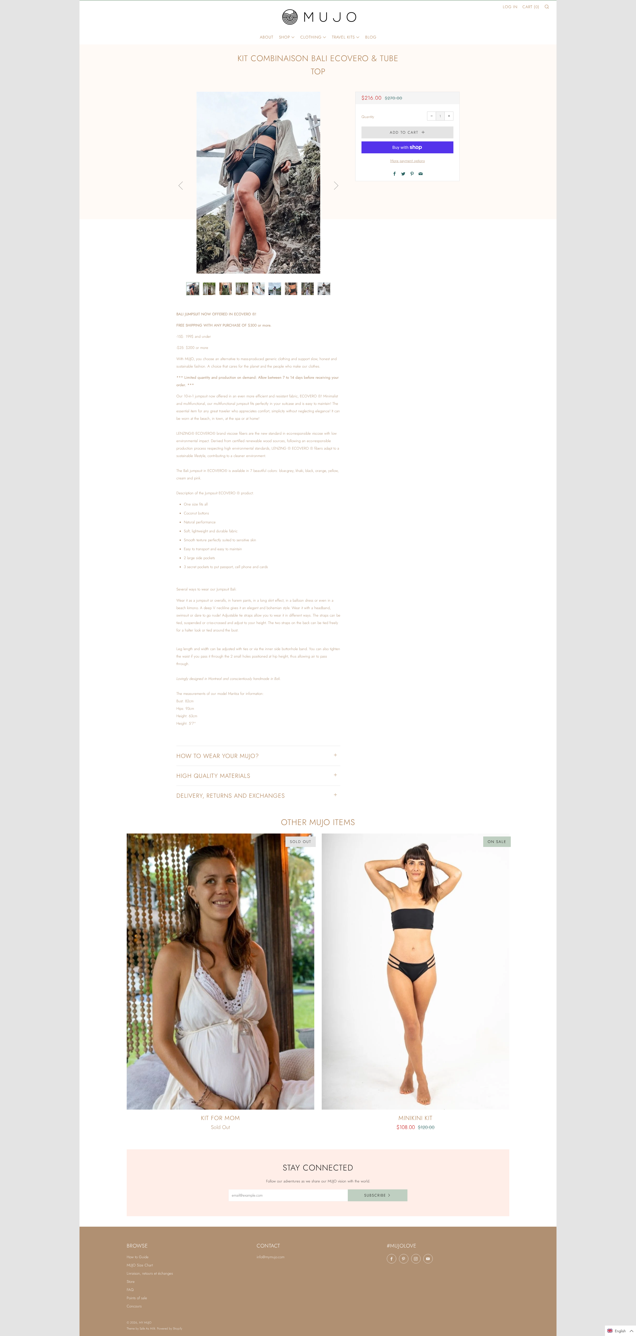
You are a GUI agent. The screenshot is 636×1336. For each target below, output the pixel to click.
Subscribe (375, 1195)
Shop (284, 37)
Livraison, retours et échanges (150, 1273)
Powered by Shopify (169, 1328)
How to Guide (138, 1257)
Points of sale (137, 1298)
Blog (370, 37)
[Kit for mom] (220, 971)
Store (131, 1281)
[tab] (192, 288)
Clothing (310, 37)
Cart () (530, 7)
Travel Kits (343, 37)
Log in (510, 7)
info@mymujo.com (270, 1257)
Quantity (367, 117)
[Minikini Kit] (415, 971)
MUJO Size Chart (140, 1265)
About (266, 37)
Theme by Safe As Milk (141, 1328)
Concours (134, 1306)
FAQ (130, 1290)
